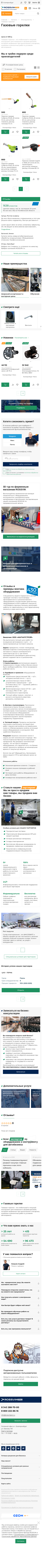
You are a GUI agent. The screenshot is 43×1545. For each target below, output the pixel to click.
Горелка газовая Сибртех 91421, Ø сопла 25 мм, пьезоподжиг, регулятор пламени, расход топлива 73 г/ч (10, 167)
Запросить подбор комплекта (20, 464)
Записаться (20, 1072)
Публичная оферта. (7, 1495)
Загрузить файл (31, 77)
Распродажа (21, 69)
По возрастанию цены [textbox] (14, 65)
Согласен (20, 1541)
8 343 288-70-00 (10, 1407)
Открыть (20, 990)
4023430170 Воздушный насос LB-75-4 (10, 370)
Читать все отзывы (20, 253)
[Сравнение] (21, 2)
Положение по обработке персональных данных (17, 1507)
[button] (10, 108)
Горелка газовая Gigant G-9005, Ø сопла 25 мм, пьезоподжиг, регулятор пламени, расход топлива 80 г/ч (31, 164)
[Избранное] (25, 2)
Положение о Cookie (8, 1498)
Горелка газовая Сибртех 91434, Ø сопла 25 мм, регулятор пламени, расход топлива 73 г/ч (31, 120)
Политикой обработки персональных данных (19, 1536)
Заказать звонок (20, 1421)
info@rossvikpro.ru (8, 1415)
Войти (20, 1384)
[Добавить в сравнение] (13, 132)
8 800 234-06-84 (25, 8)
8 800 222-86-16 (9, 1411)
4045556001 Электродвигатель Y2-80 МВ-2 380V (30, 371)
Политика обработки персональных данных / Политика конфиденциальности (19, 1501)
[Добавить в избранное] (17, 132)
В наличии (8, 69)
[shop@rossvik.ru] (30, 8)
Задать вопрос (21, 1273)
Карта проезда (7, 1431)
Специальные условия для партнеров (21, 957)
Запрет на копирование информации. (27, 1495)
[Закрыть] (38, 1523)
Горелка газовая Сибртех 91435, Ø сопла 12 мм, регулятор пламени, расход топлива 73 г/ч (10, 120)
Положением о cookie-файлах (25, 1534)
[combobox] (12, 64)
